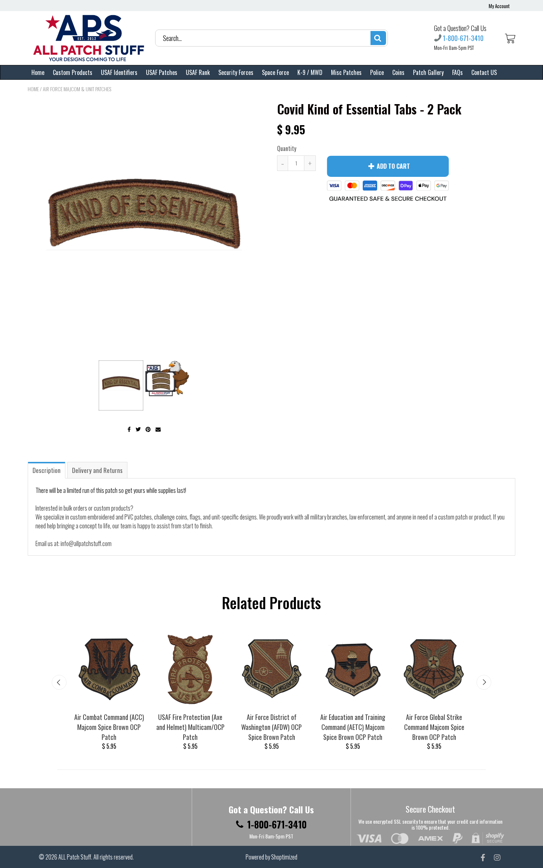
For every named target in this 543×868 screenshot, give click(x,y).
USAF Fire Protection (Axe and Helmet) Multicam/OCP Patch (190, 727)
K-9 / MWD (309, 72)
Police (377, 72)
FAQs (457, 72)
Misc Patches (346, 72)
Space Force (275, 72)
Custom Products (72, 72)
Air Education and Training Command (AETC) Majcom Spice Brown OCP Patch (352, 727)
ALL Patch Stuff (74, 856)
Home (37, 72)
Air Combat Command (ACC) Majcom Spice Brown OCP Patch (109, 727)
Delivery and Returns (97, 470)
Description (47, 470)
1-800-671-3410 (463, 38)
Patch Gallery (428, 72)
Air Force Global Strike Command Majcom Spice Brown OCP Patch (434, 727)
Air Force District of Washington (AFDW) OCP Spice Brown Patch (271, 727)
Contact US (484, 72)
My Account (499, 6)
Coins (398, 72)
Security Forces (235, 72)
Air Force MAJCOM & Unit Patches (77, 89)
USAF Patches (161, 72)
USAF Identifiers (119, 72)
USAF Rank (198, 72)
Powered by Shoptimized (271, 856)
